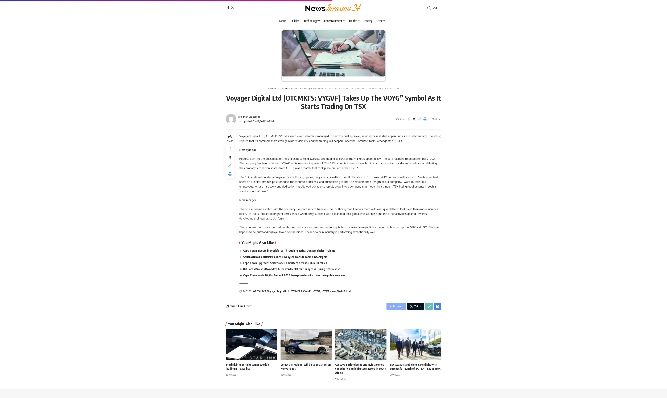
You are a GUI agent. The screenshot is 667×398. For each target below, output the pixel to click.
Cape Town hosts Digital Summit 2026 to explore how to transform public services (294, 275)
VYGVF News (329, 291)
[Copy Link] (419, 119)
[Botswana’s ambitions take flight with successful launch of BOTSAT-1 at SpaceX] (415, 344)
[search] (429, 8)
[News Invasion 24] (333, 8)
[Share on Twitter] (414, 119)
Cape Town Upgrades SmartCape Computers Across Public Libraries (285, 263)
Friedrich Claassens (249, 116)
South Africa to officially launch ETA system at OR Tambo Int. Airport (285, 257)
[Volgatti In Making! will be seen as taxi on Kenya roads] (306, 344)
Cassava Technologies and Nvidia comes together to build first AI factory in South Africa (360, 368)
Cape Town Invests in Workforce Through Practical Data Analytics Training (289, 250)
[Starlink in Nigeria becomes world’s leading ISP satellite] (251, 344)
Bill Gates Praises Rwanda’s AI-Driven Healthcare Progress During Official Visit (292, 269)
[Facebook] (228, 7)
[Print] (424, 119)
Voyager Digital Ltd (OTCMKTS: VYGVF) (289, 291)
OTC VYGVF (259, 291)
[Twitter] (232, 7)
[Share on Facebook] (408, 119)
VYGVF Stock (344, 291)
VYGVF (316, 291)
